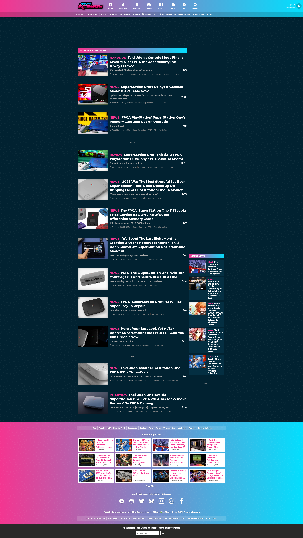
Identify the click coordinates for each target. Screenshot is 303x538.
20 (203, 366)
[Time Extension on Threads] (171, 501)
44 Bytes (156, 512)
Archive (192, 428)
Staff (108, 428)
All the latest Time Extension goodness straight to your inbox (151, 528)
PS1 (165, 103)
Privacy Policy (155, 428)
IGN (165, 518)
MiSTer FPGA (135, 74)
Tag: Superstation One (93, 50)
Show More (151, 486)
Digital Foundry (139, 518)
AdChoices (167, 512)
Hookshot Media (115, 512)
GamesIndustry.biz (196, 518)
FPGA (144, 74)
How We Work (119, 428)
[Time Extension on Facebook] (181, 501)
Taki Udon (166, 74)
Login (287, 7)
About (101, 428)
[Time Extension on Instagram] (161, 501)
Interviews (168, 411)
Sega (155, 286)
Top (94, 428)
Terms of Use (169, 428)
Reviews (134, 167)
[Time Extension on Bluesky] (151, 501)
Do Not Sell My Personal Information (186, 512)
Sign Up (292, 7)
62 (185, 163)
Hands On (175, 74)
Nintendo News (154, 518)
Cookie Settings (205, 428)
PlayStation (163, 130)
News (135, 227)
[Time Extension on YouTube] (131, 501)
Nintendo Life (99, 518)
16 (185, 281)
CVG (208, 518)
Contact (143, 428)
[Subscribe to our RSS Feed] (121, 501)
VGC (183, 518)
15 (185, 194)
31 (185, 407)
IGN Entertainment (137, 512)
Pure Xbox (125, 518)
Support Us (132, 428)
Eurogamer (174, 518)
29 (185, 97)
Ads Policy (182, 428)
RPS (214, 518)
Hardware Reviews (145, 167)
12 (185, 341)
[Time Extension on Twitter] (141, 501)
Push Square (113, 518)
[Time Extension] (90, 6)
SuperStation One (154, 74)
